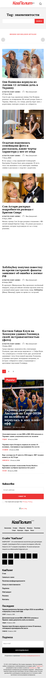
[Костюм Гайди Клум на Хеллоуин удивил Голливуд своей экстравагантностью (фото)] (23, 312)
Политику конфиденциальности (30, 655)
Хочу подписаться (21, 650)
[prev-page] (3, 40)
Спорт (4, 614)
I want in (22, 496)
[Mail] (16, 556)
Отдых (4, 439)
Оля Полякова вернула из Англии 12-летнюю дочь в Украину (20, 85)
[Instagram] (10, 556)
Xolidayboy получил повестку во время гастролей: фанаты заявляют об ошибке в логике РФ (22, 271)
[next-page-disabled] (43, 40)
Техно (4, 471)
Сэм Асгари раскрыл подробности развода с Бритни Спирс (17, 209)
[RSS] (22, 556)
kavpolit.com (33, 668)
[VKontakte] (4, 562)
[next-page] (18, 371)
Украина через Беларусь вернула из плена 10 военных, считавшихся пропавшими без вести (20, 445)
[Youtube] (10, 562)
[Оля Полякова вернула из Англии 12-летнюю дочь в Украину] (23, 63)
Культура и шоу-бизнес (11, 92)
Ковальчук (7, 427)
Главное (5, 450)
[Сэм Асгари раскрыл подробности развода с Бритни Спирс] (23, 188)
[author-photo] (23, 92)
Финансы (5, 460)
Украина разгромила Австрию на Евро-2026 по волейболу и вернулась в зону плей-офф (22, 416)
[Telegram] (28, 556)
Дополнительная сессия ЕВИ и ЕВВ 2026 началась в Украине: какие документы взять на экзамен (22, 435)
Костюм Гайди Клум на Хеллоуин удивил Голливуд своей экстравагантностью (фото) (20, 335)
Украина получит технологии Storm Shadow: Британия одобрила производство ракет (20, 466)
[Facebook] (4, 556)
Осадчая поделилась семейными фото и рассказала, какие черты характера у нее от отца (19, 147)
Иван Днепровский (31, 92)
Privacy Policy (27, 502)
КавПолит (40, 666)
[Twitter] (34, 556)
